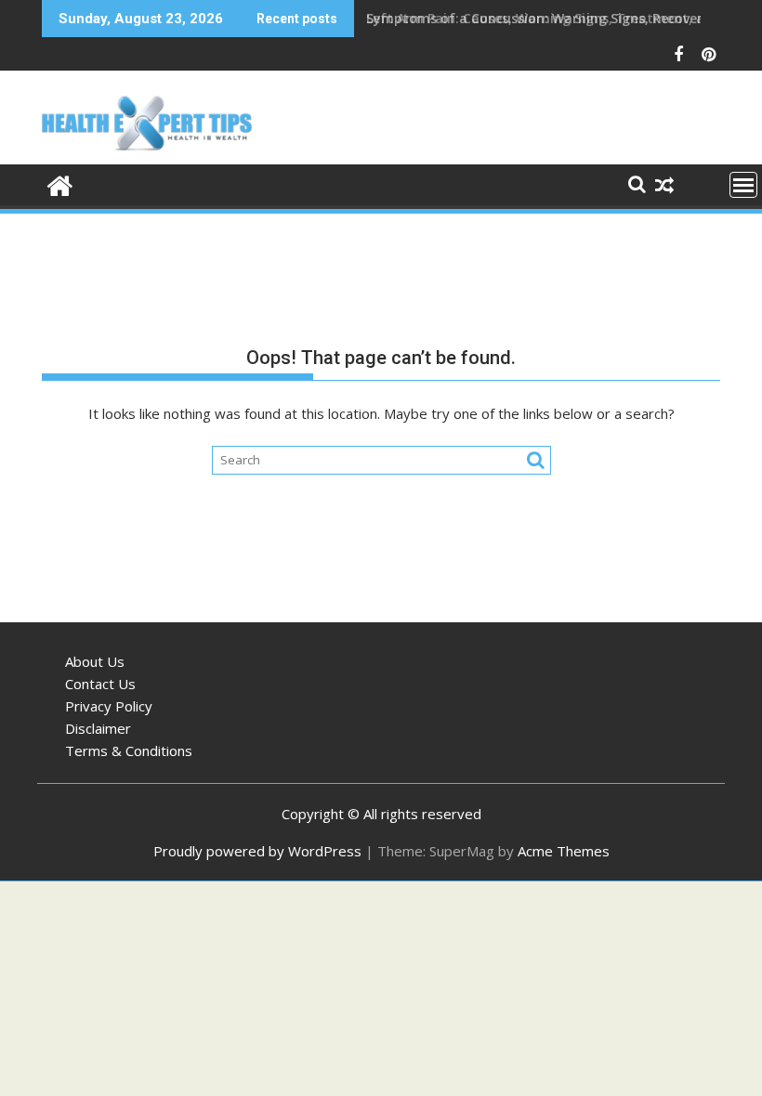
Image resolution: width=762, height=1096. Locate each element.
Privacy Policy (108, 706)
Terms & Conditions (128, 750)
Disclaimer (98, 728)
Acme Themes (564, 851)
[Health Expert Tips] (60, 183)
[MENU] (743, 185)
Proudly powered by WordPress (257, 851)
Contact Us (100, 683)
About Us (95, 661)
